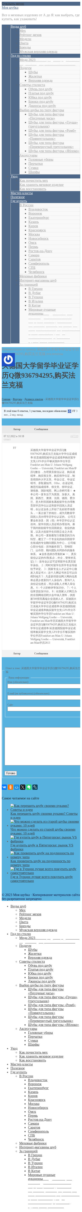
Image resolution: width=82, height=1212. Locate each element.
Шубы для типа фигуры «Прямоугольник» (46, 136)
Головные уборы (40, 159)
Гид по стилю (20, 55)
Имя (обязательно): (18, 682)
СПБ (31, 267)
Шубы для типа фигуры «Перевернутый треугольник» (51, 145)
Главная (6, 399)
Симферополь (38, 263)
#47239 (74, 436)
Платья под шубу (41, 93)
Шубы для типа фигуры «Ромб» (52, 130)
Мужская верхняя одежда (38, 51)
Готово (10, 773)
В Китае (34, 305)
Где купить (18, 201)
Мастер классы (21, 193)
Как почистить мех (33, 180)
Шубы (33, 72)
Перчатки (35, 163)
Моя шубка (10, 7)
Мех (22, 30)
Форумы (17, 399)
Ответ (7, 439)
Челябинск (36, 272)
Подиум (25, 68)
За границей (28, 284)
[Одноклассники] (10, 787)
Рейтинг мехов (30, 35)
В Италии (35, 301)
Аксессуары (28, 155)
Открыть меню (13, 3)
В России (26, 205)
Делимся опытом (33, 399)
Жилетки (35, 76)
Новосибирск (38, 238)
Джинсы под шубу (42, 106)
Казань (33, 222)
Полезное (17, 197)
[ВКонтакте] (4, 787)
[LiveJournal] (35, 787)
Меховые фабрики (33, 276)
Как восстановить (32, 189)
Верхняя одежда (40, 80)
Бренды (25, 47)
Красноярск (37, 230)
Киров (33, 226)
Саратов (34, 259)
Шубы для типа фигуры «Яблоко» (53, 151)
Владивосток (38, 209)
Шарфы (34, 172)
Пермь (33, 247)
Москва (34, 234)
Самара (33, 255)
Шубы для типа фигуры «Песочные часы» (46, 116)
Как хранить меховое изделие (41, 185)
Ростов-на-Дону (40, 251)
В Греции (35, 289)
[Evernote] (28, 787)
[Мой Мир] (16, 787)
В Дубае (34, 293)
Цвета (23, 43)
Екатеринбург (38, 217)
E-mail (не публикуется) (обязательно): (28, 693)
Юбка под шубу (40, 97)
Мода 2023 (49, 62)
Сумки (33, 168)
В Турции (35, 297)
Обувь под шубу (40, 89)
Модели (25, 39)
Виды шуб (18, 26)
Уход (13, 176)
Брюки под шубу (40, 101)
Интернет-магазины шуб (37, 280)
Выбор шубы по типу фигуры (41, 110)
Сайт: (10, 704)
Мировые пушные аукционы (54, 325)
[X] (22, 787)
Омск (32, 242)
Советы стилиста (32, 85)
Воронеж (35, 213)
